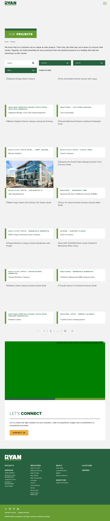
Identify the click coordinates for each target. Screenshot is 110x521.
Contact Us (19, 433)
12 (65, 331)
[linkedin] (18, 509)
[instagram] (10, 509)
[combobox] (55, 63)
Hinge (47, 516)
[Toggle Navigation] (105, 3)
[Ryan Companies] (10, 3)
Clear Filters (45, 70)
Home (6, 42)
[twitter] (6, 509)
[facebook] (14, 509)
